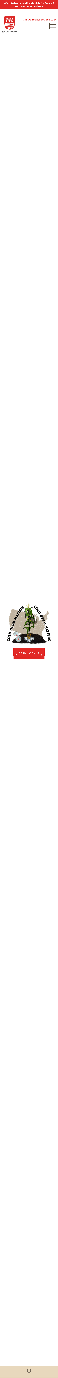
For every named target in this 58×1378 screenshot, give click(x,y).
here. (40, 6)
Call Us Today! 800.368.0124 (39, 19)
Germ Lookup (29, 653)
